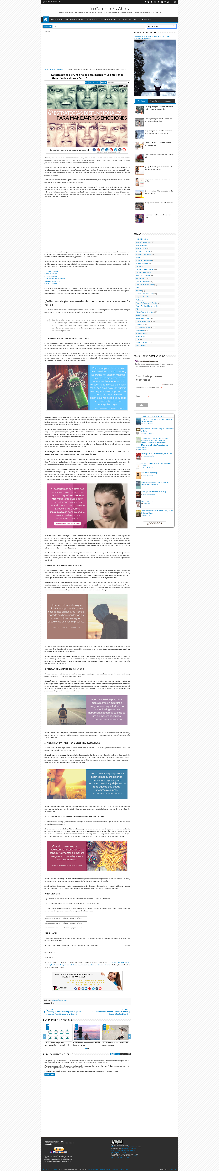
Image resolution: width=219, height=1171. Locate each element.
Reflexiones (140, 330)
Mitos (138, 309)
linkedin (161, 2)
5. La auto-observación (52, 281)
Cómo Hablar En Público (144, 269)
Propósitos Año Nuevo (143, 327)
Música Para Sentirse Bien (145, 312)
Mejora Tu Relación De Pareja (146, 303)
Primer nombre (142, 396)
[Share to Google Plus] (52, 1039)
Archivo (168, 101)
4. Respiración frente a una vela (55, 279)
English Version (145, 20)
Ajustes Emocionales (59, 1000)
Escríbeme (123, 20)
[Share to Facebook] (47, 1039)
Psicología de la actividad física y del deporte (156, 454)
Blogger (115, 1054)
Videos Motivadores (143, 342)
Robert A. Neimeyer (148, 433)
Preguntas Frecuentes (74, 20)
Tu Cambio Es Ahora (109, 9)
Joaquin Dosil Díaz (148, 456)
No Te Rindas (140, 315)
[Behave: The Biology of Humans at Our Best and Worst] (138, 469)
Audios (138, 257)
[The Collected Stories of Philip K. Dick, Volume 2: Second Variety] (138, 517)
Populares (141, 101)
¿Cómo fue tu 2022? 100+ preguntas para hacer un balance (78, 26)
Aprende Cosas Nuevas (144, 254)
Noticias (132, 20)
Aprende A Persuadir (143, 251)
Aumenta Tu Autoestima (144, 260)
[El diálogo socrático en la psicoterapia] (138, 498)
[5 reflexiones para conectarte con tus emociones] (87, 1032)
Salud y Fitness (141, 333)
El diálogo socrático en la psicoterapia (154, 492)
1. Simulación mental (51, 271)
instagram (155, 2)
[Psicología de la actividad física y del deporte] (138, 459)
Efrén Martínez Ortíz (149, 494)
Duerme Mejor (141, 279)
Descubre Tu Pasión (143, 276)
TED (137, 339)
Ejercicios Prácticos (142, 282)
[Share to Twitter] (49, 1039)
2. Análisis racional (50, 274)
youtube (168, 2)
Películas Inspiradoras (143, 321)
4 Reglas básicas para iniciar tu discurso (159, 203)
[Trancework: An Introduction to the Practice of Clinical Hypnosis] (138, 425)
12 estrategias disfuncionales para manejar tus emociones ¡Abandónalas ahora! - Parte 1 (87, 76)
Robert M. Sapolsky (148, 468)
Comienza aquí (91, 20)
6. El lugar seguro (50, 284)
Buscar (173, 26)
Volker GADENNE (148, 475)
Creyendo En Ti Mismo (144, 272)
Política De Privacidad (94, 1169)
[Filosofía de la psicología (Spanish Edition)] (138, 479)
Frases (138, 288)
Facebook (126, 1054)
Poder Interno (140, 324)
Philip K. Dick (147, 515)
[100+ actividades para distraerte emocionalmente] (115, 1032)
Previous (129, 1036)
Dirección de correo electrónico (149, 387)
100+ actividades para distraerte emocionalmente (115, 1043)
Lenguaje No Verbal (143, 297)
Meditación (140, 300)
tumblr (151, 2)
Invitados (139, 291)
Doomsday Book (147, 501)
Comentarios (154, 101)
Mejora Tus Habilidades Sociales (147, 306)
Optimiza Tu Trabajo (143, 318)
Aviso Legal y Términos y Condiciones (124, 1156)
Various (145, 487)
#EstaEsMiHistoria (142, 239)
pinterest (148, 2)
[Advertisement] (87, 50)
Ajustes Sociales (141, 248)
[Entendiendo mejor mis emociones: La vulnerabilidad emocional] (59, 1032)
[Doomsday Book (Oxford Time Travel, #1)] (138, 508)
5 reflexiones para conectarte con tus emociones (86, 1043)
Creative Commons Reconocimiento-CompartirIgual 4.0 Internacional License (123, 1150)
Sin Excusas (140, 336)
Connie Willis (146, 503)
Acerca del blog (56, 20)
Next (44, 1036)
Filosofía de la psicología (149, 473)
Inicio (46, 19)
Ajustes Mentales (142, 245)
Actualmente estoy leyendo (154, 416)
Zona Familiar (140, 345)
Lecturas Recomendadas (144, 294)
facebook (145, 2)
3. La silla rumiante (51, 276)
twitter (158, 2)
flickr (171, 2)
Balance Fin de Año (142, 263)
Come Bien (140, 266)
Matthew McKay (142, 449)
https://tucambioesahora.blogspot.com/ (124, 1147)
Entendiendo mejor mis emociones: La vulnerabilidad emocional (57, 1043)
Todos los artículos (108, 20)
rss (175, 2)
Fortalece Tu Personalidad (145, 285)
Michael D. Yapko (148, 423)
